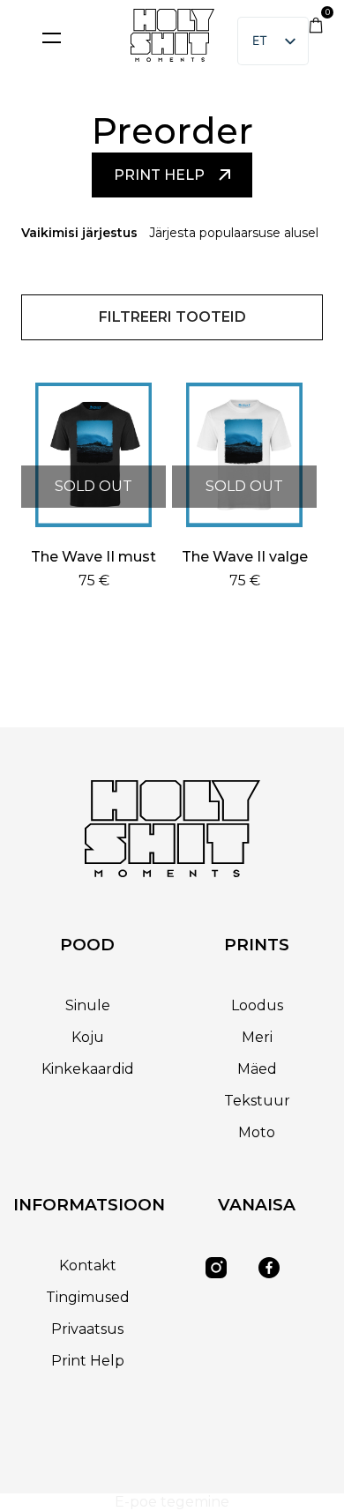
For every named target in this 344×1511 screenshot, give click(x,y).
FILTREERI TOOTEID (172, 317)
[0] (316, 28)
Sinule (87, 1005)
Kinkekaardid (87, 1069)
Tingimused (88, 1297)
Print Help (87, 1360)
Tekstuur (257, 1100)
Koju (87, 1037)
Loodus (257, 1005)
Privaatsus (87, 1329)
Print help (159, 175)
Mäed (257, 1069)
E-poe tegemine (172, 1501)
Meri (257, 1037)
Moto (256, 1132)
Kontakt (87, 1265)
